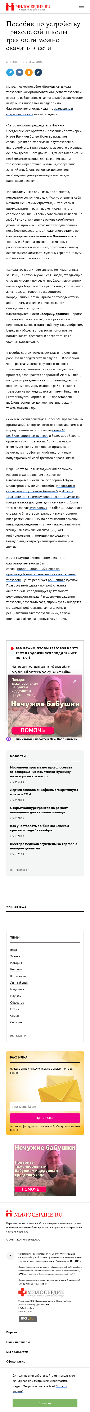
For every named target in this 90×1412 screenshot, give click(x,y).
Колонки (16, 969)
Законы (15, 956)
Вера (13, 950)
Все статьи (18, 1036)
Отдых (14, 1009)
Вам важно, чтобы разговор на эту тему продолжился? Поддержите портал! (47, 653)
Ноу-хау (15, 996)
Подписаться (44, 1118)
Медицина (17, 989)
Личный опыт (19, 982)
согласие (43, 1126)
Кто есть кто (18, 976)
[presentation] (45, 1106)
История (16, 963)
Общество (17, 1002)
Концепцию (56, 580)
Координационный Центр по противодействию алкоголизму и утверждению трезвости (41, 574)
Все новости (20, 870)
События (16, 1022)
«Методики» (38, 508)
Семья (14, 1016)
